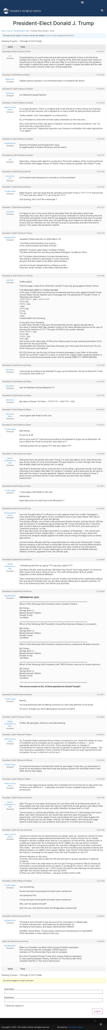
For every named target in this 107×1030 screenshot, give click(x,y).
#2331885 (101, 276)
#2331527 (101, 207)
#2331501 (101, 187)
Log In (97, 1011)
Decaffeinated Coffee (21, 31)
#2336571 (101, 694)
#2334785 (101, 395)
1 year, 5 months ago (52, 35)
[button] (82, 2)
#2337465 (101, 798)
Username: (9, 989)
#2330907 (101, 89)
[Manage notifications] (101, 1024)
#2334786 (101, 365)
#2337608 (101, 881)
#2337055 (101, 760)
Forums (9, 31)
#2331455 (101, 172)
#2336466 (101, 559)
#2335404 (100, 409)
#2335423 (101, 425)
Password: (9, 997)
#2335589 (101, 454)
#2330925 (101, 103)
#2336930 (101, 734)
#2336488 (101, 591)
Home (3, 31)
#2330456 (101, 75)
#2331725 (101, 233)
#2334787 (101, 381)
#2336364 (101, 508)
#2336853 (101, 717)
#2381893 (101, 941)
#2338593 (101, 916)
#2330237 (101, 51)
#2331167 (101, 155)
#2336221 (101, 486)
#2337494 (101, 830)
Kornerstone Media (75, 1027)
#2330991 (101, 139)
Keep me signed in (15, 1006)
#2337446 (101, 779)
